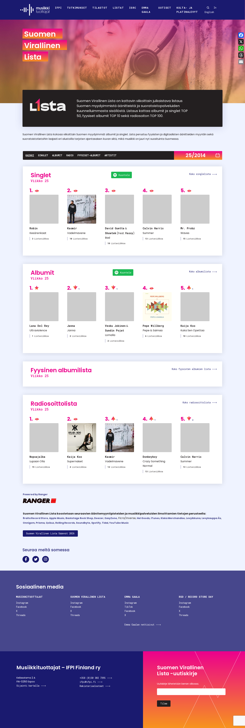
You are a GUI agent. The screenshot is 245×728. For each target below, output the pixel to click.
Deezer (99, 518)
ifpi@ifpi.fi (88, 681)
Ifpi (58, 7)
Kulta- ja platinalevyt (187, 10)
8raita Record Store (35, 518)
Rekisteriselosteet (92, 686)
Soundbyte (83, 522)
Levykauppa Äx (211, 518)
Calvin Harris (153, 228)
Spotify (96, 522)
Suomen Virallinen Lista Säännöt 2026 (50, 533)
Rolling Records (65, 522)
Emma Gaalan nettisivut (139, 624)
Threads (21, 615)
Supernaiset (75, 461)
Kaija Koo (187, 325)
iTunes (155, 518)
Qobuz (50, 522)
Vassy (129, 233)
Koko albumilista (200, 271)
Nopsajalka (37, 456)
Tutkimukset (77, 7)
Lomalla (110, 335)
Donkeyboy (150, 456)
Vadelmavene (76, 233)
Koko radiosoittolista (197, 402)
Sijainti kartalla (27, 685)
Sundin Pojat (114, 330)
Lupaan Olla (37, 461)
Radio (70, 155)
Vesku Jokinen (115, 325)
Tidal (105, 522)
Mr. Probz (187, 228)
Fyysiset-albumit (89, 155)
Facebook (21, 606)
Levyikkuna (193, 518)
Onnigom (29, 522)
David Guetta (114, 228)
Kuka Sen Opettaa (192, 330)
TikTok (128, 606)
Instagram (22, 602)
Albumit (57, 155)
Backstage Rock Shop (79, 518)
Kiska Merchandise (173, 518)
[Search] (208, 7)
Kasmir (72, 228)
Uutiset (164, 7)
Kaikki (30, 155)
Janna (71, 325)
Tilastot (99, 7)
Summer (148, 233)
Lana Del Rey (39, 325)
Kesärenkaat (38, 233)
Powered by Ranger (35, 494)
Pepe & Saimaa (152, 330)
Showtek (110, 233)
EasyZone (111, 518)
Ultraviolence (38, 330)
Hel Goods (143, 518)
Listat (118, 7)
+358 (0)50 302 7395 (93, 677)
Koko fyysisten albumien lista (192, 369)
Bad (107, 238)
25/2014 (196, 155)
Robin (34, 228)
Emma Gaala (146, 10)
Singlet (43, 155)
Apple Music (56, 518)
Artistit (110, 155)
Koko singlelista (200, 174)
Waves (184, 233)
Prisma (40, 522)
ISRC (132, 7)
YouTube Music (119, 522)
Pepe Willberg (153, 325)
